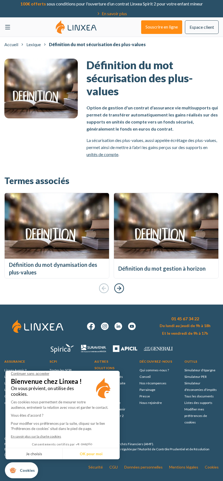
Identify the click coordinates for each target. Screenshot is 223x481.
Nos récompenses (153, 383)
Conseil (145, 377)
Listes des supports (198, 403)
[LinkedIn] (118, 326)
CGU (113, 467)
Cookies (212, 467)
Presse (145, 396)
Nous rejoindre (151, 403)
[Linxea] (76, 27)
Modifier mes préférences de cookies (195, 415)
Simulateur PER (195, 377)
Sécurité (95, 467)
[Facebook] (91, 326)
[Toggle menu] (7, 27)
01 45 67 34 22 (185, 318)
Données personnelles (143, 467)
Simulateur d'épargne (199, 370)
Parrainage (147, 390)
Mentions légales (183, 467)
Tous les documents (199, 396)
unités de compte (102, 154)
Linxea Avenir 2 (15, 370)
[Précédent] (103, 288)
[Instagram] (105, 326)
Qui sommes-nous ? (154, 370)
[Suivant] (119, 288)
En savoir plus (114, 13)
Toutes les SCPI (60, 370)
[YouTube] (132, 326)
